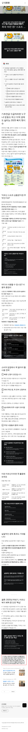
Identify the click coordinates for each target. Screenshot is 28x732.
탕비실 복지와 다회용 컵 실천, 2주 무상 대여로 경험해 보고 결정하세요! (9, 684)
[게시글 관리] (8, 692)
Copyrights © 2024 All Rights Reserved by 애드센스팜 (13, 722)
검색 (22, 3)
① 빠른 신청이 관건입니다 (13, 88)
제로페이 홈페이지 (20, 325)
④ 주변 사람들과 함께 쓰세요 (13, 96)
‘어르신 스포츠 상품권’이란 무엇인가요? (14, 75)
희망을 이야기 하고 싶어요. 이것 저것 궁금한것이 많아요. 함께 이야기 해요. (10, 707)
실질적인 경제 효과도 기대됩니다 (13, 102)
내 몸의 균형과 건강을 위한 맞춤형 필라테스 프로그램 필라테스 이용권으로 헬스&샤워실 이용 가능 (9, 673)
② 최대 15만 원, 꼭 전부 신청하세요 (15, 91)
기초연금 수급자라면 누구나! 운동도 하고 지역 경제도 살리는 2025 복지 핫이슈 (14, 69)
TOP (25, 723)
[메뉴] (25, 3)
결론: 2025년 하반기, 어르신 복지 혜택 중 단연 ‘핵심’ (15, 106)
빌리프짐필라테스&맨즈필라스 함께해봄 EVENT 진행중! (9, 670)
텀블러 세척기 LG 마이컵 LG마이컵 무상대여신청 (9, 681)
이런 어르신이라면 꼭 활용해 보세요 (14, 99)
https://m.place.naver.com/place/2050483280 (12, 668)
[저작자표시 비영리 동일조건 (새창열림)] (18, 691)
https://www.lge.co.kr (8, 679)
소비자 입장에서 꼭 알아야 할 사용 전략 (14, 84)
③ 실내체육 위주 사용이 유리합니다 (15, 93)
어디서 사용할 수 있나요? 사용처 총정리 (14, 80)
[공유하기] (6, 692)
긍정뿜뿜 (6, 3)
